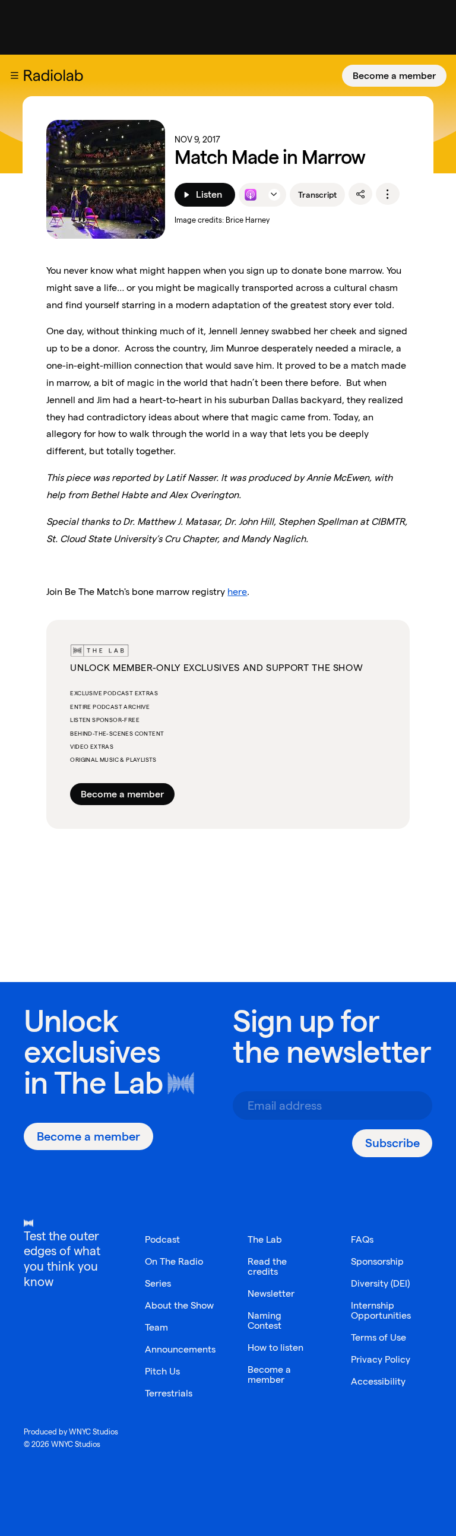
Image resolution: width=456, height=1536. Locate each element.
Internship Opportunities (381, 1310)
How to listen (275, 1347)
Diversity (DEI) (380, 1283)
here (237, 592)
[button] (14, 75)
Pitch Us (162, 1371)
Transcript (317, 194)
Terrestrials (168, 1393)
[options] (388, 194)
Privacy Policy (380, 1359)
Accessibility (378, 1381)
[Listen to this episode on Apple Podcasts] (250, 195)
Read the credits (267, 1266)
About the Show (179, 1305)
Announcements (180, 1349)
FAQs (362, 1239)
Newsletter (271, 1293)
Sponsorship (377, 1261)
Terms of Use (378, 1337)
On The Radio (174, 1261)
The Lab (108, 1083)
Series (158, 1283)
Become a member (394, 76)
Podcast (162, 1239)
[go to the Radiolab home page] (56, 75)
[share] (360, 194)
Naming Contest (264, 1320)
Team (156, 1327)
